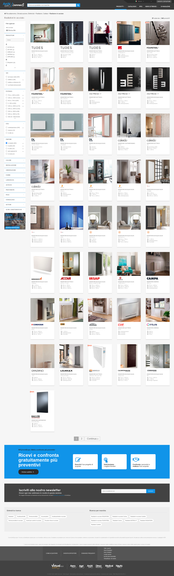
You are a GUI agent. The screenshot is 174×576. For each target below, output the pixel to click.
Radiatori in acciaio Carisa (119, 516)
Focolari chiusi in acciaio (51, 520)
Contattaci (129, 24)
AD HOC (11, 49)
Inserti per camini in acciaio (33, 520)
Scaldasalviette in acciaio (59, 516)
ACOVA (11, 47)
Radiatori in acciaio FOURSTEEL (100, 520)
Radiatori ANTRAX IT (131, 520)
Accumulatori (44, 516)
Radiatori (10, 516)
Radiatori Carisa (117, 520)
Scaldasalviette (21, 516)
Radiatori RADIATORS (146, 520)
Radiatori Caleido (96, 524)
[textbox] (51, 5)
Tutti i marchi (107, 548)
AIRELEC (11, 52)
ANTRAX (11, 54)
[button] (15, 35)
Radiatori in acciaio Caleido (138, 516)
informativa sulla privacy (58, 495)
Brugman (11, 62)
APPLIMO (11, 57)
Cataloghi (132, 6)
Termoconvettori (33, 516)
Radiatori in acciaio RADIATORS (100, 516)
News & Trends (150, 6)
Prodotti (120, 6)
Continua (92, 438)
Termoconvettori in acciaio (15, 520)
